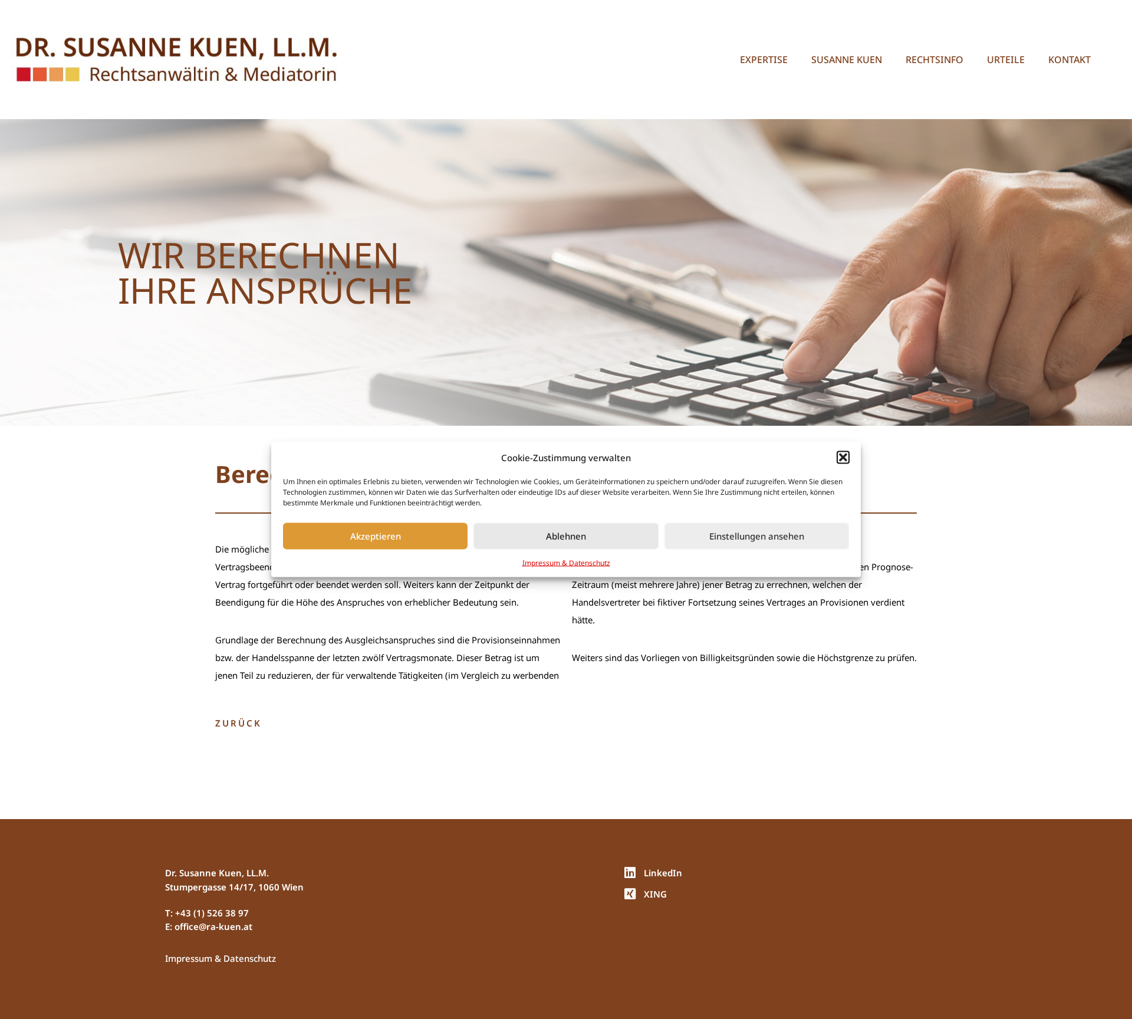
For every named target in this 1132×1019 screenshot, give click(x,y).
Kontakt (1069, 59)
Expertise (764, 59)
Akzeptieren (375, 536)
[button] (843, 458)
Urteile (1006, 59)
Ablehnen (566, 536)
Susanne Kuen (846, 59)
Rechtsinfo (934, 59)
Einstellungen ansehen (756, 536)
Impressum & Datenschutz (566, 562)
